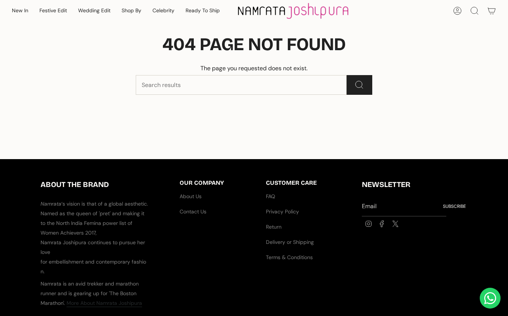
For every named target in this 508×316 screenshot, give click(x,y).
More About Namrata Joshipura (104, 303)
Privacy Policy (282, 211)
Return (274, 226)
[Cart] (491, 10)
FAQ (270, 196)
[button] (20, 11)
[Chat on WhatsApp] (490, 298)
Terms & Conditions (289, 257)
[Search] (359, 85)
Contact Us (193, 211)
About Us (191, 196)
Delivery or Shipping (290, 242)
